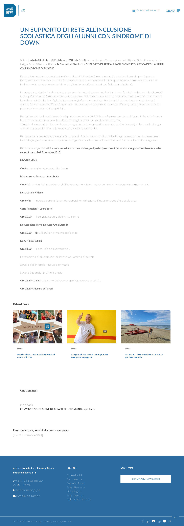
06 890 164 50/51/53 (28, 490)
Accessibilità (75, 475)
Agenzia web (66, 521)
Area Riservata (76, 487)
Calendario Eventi (78, 499)
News (19, 349)
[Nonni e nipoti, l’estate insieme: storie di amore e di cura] (37, 336)
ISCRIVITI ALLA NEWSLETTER (146, 479)
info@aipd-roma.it (28, 495)
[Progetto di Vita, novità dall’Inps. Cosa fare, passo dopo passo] (91, 336)
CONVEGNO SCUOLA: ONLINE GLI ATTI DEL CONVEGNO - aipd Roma (57, 409)
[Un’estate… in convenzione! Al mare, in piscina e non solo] (145, 336)
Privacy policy (51, 521)
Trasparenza (74, 479)
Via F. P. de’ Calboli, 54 (29, 480)
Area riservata (75, 495)
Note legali (74, 491)
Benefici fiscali (76, 483)
